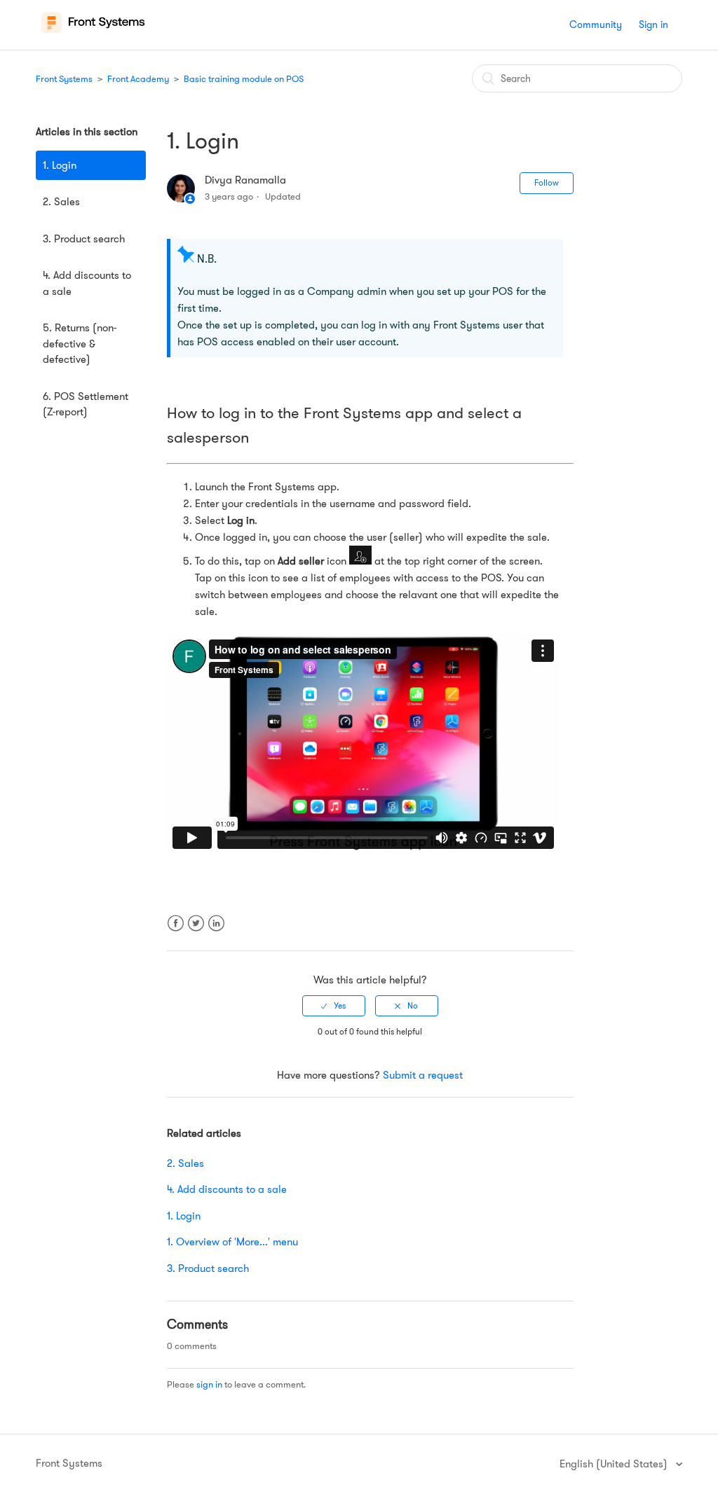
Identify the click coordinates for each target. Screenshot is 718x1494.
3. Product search (84, 239)
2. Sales (61, 201)
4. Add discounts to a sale (87, 283)
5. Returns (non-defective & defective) (79, 343)
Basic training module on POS (244, 78)
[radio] (333, 1005)
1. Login (59, 165)
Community (595, 25)
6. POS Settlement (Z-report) (85, 404)
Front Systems (64, 78)
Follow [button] (546, 182)
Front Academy (138, 78)
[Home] (93, 32)
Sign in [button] (653, 25)
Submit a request (423, 1075)
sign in (209, 1384)
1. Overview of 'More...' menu (232, 1242)
